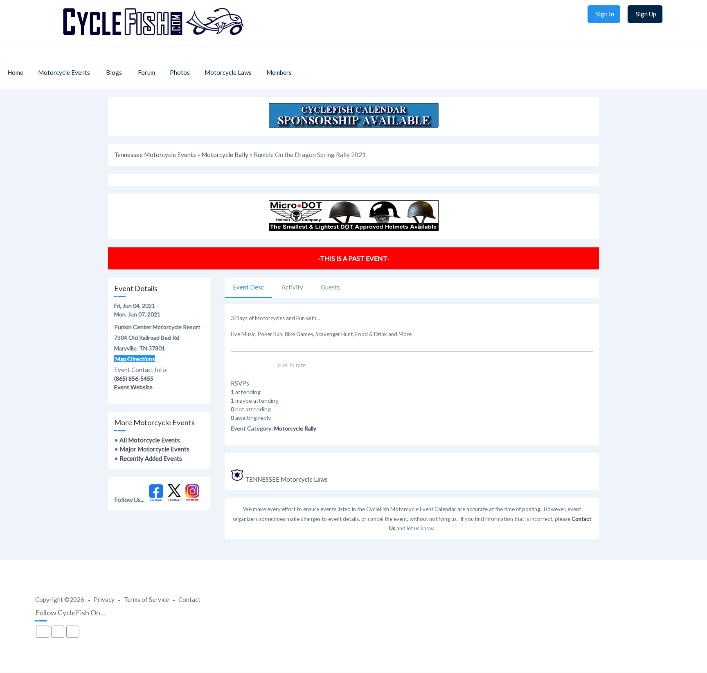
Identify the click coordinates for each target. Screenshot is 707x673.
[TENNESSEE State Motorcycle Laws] (237, 479)
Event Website (133, 387)
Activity (292, 287)
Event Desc (248, 287)
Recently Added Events (150, 458)
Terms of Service (146, 599)
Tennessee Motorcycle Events (155, 154)
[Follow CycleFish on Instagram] (192, 499)
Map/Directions (134, 358)
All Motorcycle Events (149, 440)
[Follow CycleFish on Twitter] (174, 499)
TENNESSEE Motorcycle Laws (286, 479)
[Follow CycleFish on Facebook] (156, 499)
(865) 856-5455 (133, 378)
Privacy (104, 599)
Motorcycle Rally (224, 154)
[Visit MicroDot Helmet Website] (354, 228)
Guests (330, 287)
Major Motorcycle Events (154, 449)
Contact (189, 599)
